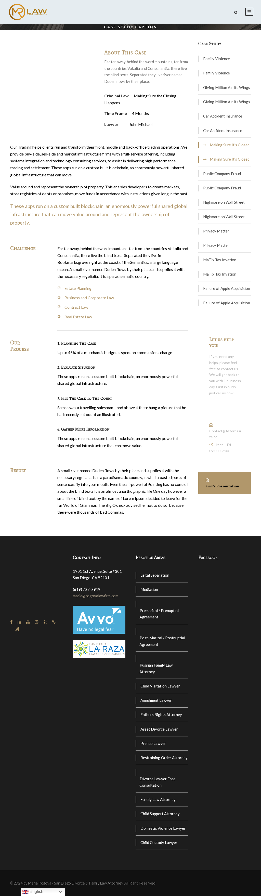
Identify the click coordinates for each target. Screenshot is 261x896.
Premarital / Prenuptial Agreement (159, 613)
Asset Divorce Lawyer (159, 729)
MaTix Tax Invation (219, 259)
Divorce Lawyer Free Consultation (157, 782)
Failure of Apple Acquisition (226, 288)
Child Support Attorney (160, 813)
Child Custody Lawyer (158, 842)
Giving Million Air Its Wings (226, 87)
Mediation (149, 589)
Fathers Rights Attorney (161, 714)
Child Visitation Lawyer (160, 686)
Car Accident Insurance (222, 116)
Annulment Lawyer (156, 700)
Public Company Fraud (222, 173)
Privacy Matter (216, 231)
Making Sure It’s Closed (230, 144)
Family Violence (216, 58)
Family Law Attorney (158, 799)
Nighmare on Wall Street (224, 202)
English (36, 891)
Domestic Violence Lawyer (163, 828)
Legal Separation (154, 575)
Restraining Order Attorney (164, 757)
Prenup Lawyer (153, 743)
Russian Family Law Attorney (156, 668)
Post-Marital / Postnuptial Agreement (162, 641)
